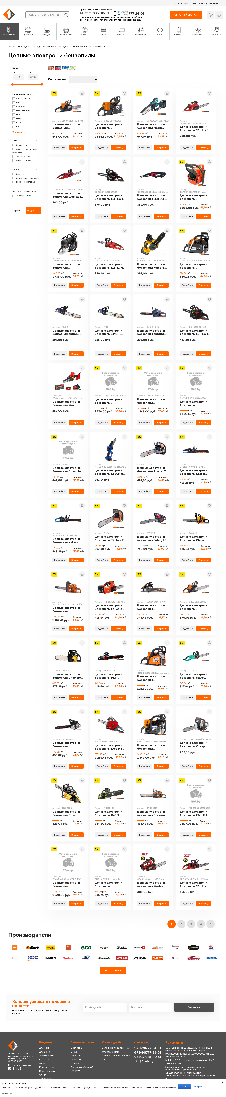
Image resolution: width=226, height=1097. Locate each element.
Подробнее (59, 148)
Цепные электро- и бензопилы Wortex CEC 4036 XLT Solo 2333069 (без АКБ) (193, 884)
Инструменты (47, 1071)
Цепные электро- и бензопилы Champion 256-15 (67, 469)
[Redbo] (104, 958)
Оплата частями (111, 1051)
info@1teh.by (143, 1061)
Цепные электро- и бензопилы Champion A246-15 (195, 538)
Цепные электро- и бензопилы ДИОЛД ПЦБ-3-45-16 (151, 332)
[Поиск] (66, 15)
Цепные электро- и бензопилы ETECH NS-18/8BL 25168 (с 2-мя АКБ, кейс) (110, 472)
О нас (193, 3)
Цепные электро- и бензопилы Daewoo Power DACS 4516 (151, 813)
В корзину (76, 148)
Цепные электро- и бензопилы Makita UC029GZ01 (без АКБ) (152, 126)
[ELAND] (157, 947)
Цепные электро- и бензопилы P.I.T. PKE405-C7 (108, 676)
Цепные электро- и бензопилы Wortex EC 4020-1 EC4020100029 (195, 128)
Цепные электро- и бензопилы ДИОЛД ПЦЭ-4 (108, 332)
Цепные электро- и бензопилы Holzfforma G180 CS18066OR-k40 (66, 126)
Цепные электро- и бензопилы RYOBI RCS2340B (108, 813)
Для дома (44, 1051)
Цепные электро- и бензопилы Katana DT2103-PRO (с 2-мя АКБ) (193, 472)
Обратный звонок (186, 14)
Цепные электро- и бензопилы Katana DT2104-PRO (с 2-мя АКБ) (66, 540)
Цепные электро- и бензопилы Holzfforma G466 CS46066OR (151, 401)
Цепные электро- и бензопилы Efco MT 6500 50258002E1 (193, 813)
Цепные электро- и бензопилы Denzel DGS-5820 (66, 813)
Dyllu (18, 118)
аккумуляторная (23, 160)
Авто (42, 1063)
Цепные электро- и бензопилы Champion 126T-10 (67, 676)
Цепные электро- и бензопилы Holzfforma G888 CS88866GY (108, 126)
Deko (18, 114)
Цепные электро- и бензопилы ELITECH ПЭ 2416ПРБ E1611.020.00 (109, 266)
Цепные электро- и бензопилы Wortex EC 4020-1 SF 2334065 (67, 195)
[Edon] (104, 947)
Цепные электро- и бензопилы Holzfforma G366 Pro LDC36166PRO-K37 (66, 884)
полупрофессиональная (27, 178)
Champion (21, 106)
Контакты (213, 3)
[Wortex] (193, 958)
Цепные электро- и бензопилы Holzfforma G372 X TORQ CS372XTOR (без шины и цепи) (66, 609)
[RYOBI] (121, 958)
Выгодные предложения (116, 1047)
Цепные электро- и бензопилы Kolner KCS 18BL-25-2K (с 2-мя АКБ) (153, 266)
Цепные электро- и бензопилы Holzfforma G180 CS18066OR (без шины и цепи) (152, 678)
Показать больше (113, 970)
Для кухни (44, 1047)
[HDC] (32, 958)
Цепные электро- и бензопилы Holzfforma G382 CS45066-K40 (151, 607)
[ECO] (86, 947)
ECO (18, 122)
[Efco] (121, 947)
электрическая (23, 156)
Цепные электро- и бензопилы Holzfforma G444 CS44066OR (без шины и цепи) (153, 747)
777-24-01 (136, 14)
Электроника (46, 1055)
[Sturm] (157, 958)
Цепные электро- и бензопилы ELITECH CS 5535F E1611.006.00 (110, 197)
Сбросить (17, 210)
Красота (44, 1059)
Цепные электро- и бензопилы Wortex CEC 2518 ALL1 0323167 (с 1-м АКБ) (66, 403)
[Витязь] (211, 958)
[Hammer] (14, 958)
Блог (177, 3)
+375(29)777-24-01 (147, 1048)
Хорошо (184, 1086)
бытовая (20, 174)
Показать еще (19, 132)
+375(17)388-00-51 (147, 1057)
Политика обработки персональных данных (190, 1079)
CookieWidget (7, 1093)
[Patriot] (86, 958)
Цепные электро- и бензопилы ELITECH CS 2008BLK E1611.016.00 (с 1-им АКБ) (151, 197)
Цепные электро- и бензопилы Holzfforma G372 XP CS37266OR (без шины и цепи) (195, 197)
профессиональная (25, 182)
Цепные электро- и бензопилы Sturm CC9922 (193, 676)
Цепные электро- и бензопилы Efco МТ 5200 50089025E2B (108, 747)
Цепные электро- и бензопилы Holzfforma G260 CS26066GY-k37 (108, 401)
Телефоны (45, 1078)
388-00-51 (100, 13)
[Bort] (32, 947)
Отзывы (75, 1063)
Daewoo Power (23, 110)
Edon (18, 126)
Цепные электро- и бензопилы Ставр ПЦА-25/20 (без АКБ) (194, 744)
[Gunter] (211, 947)
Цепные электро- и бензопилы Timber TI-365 (110, 538)
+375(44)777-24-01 (147, 1052)
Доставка (185, 3)
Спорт (42, 1074)
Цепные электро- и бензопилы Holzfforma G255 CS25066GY (193, 607)
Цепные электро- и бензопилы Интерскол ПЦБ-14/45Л (66, 744)
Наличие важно (23, 196)
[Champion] (50, 947)
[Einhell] (139, 947)
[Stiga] (139, 958)
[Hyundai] (50, 958)
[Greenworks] (193, 947)
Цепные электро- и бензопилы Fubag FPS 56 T (152, 538)
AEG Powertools (23, 98)
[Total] (175, 958)
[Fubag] (175, 947)
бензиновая (21, 145)
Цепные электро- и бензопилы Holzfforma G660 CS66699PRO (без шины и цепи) (66, 266)
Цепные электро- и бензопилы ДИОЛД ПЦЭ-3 (66, 332)
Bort (18, 102)
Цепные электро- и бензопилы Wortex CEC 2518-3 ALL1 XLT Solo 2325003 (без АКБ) (151, 884)
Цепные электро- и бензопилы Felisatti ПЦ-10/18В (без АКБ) (109, 607)
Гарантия (202, 3)
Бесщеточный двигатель (24, 191)
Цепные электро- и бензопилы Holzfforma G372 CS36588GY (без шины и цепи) (195, 266)
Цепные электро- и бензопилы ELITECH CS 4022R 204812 (194, 332)
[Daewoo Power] (68, 947)
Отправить (194, 1007)
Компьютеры (46, 1067)
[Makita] (68, 958)
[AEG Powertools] (14, 947)
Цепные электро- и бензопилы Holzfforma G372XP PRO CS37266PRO (193, 403)
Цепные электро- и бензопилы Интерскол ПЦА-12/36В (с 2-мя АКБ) (108, 884)
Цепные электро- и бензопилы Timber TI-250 (152, 469)
